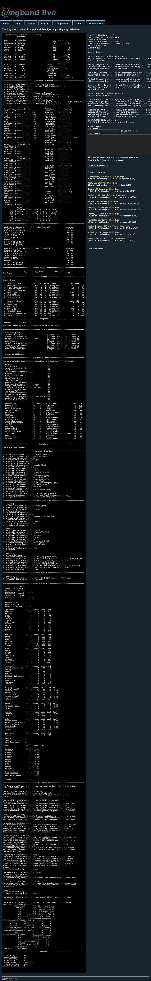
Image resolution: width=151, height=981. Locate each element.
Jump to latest (95, 52)
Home (6, 23)
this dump (97, 39)
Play (18, 23)
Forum (45, 23)
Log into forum (131, 131)
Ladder (31, 23)
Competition (62, 23)
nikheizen (112, 56)
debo (109, 120)
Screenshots (95, 23)
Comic (78, 23)
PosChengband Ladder (111, 43)
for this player (99, 45)
